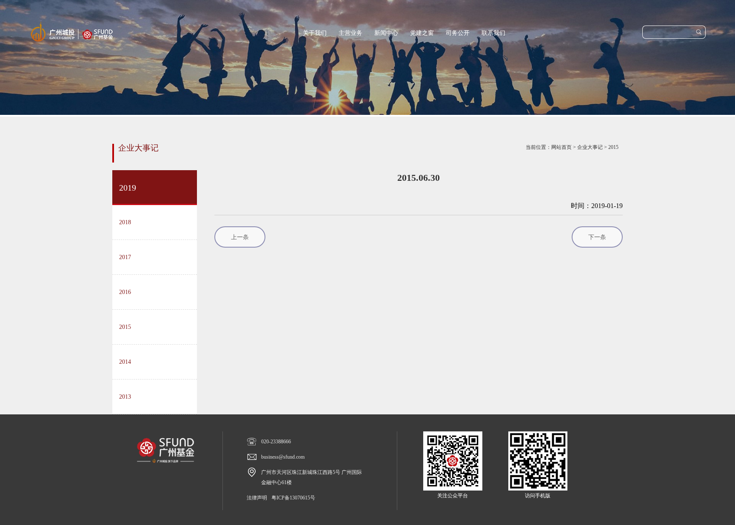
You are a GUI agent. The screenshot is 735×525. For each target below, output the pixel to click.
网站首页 (561, 147)
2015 (613, 147)
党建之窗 (422, 33)
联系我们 (493, 33)
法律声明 (257, 498)
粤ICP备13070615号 (293, 498)
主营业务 (350, 33)
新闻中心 (386, 33)
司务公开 (458, 33)
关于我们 (315, 33)
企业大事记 (590, 147)
